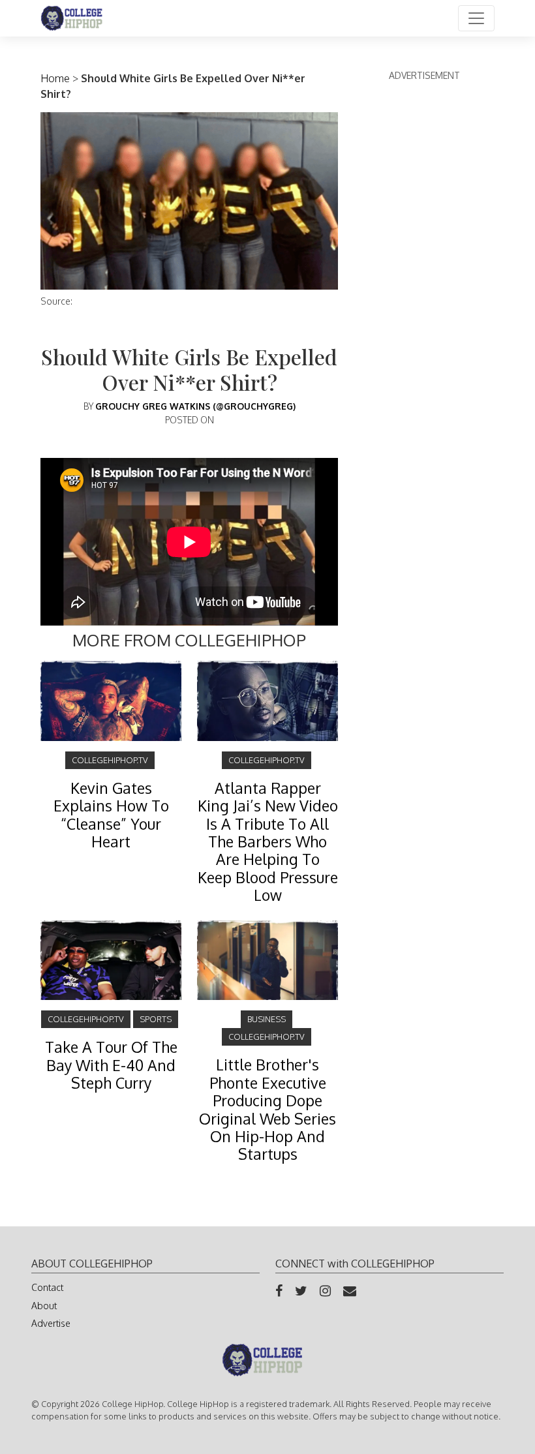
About (44, 1305)
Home (55, 78)
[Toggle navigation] (476, 18)
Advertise (50, 1323)
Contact (47, 1287)
